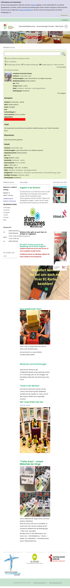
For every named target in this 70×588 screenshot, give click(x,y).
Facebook (6, 210)
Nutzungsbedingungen (55, 583)
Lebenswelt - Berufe (18, 160)
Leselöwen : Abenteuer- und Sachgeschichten (31, 88)
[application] (31, 26)
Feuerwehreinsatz (37, 172)
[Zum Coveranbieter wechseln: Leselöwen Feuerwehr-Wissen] (8, 77)
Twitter (5, 215)
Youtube (6, 217)
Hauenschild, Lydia (25, 76)
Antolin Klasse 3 (18, 172)
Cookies (32, 5)
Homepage (6, 207)
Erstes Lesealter (20, 163)
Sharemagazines (25, 236)
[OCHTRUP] (8, 26)
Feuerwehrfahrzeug (49, 172)
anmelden (65, 20)
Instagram (6, 212)
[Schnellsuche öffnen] (66, 26)
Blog (4, 220)
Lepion (59, 172)
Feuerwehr (27, 172)
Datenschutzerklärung (26, 10)
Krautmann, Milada (23, 175)
